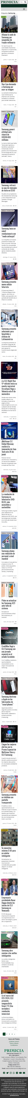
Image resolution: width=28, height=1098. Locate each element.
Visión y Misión (14, 1043)
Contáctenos (14, 1045)
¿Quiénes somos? (14, 1041)
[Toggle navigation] (24, 9)
